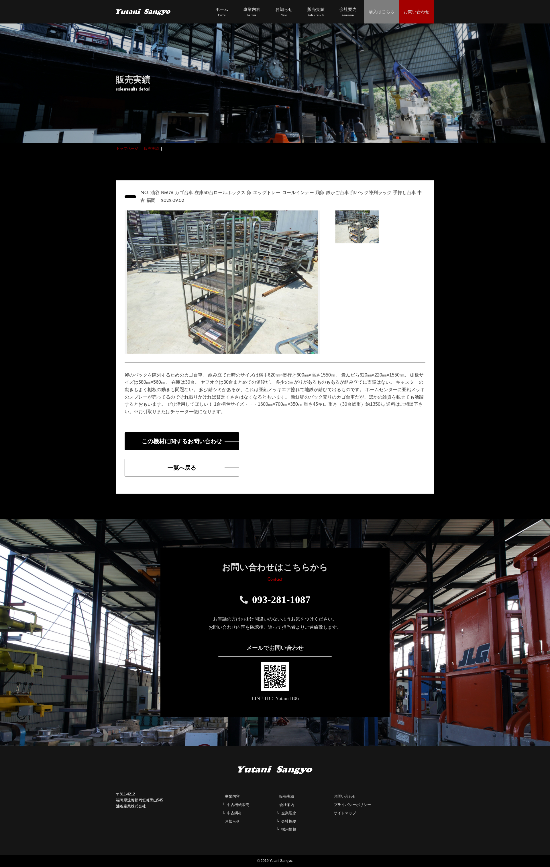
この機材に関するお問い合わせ (182, 441)
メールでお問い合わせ (275, 648)
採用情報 (288, 829)
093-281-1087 (281, 599)
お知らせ (232, 821)
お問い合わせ (345, 796)
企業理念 (288, 813)
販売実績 (286, 796)
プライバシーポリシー (352, 805)
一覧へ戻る (182, 467)
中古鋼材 (234, 813)
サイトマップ (345, 813)
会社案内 (286, 805)
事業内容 (232, 796)
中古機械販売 (238, 805)
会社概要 (288, 821)
